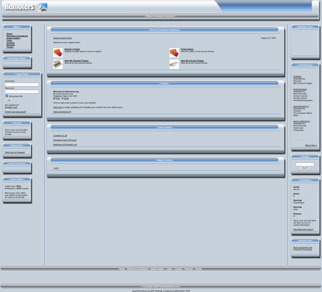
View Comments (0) (62, 112)
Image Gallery (13, 38)
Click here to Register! (15, 152)
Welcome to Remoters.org (65, 144)
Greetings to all (60, 135)
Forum (9, 47)
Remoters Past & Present (64, 140)
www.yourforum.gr (301, 121)
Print (58, 98)
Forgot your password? (15, 112)
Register (10, 45)
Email (66, 98)
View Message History (303, 229)
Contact (10, 43)
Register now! (11, 107)
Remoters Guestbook (17, 36)
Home (9, 34)
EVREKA (297, 76)
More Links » (311, 145)
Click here (57, 107)
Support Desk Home (62, 38)
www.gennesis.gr (301, 106)
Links (9, 40)
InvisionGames (300, 89)
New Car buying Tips (302, 247)
